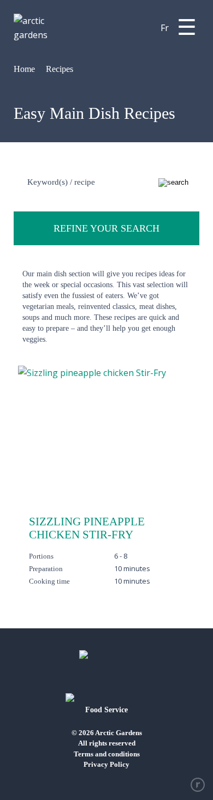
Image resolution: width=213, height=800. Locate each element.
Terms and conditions (107, 754)
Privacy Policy (106, 764)
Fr (165, 28)
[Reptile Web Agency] (198, 785)
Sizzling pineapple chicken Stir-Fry (87, 528)
